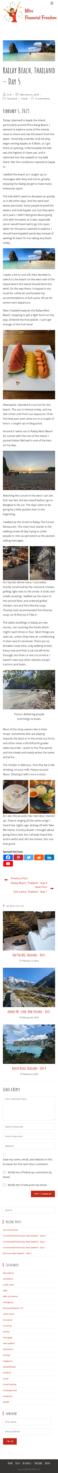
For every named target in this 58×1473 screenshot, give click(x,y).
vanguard (7, 1396)
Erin (9, 94)
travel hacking (9, 1384)
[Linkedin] (49, 857)
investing (7, 1325)
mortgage (7, 1337)
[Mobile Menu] (52, 16)
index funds (8, 1313)
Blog (18, 1463)
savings (6, 1355)
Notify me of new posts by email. (27, 1185)
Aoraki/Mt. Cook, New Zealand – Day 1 (29, 1011)
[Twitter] (29, 857)
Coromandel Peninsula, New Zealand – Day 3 (24, 1235)
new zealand (9, 1343)
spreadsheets (9, 1366)
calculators (8, 1278)
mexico (6, 1331)
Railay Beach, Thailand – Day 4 (29, 1068)
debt (5, 1290)
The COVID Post (10, 1229)
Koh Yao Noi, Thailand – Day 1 (29, 955)
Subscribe (38, 1463)
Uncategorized (10, 1390)
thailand (12, 98)
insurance (7, 1319)
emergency (8, 1302)
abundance (8, 1272)
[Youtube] (8, 864)
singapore (7, 1361)
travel (24, 98)
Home (10, 1463)
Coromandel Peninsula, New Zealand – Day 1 (24, 1247)
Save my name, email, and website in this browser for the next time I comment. (27, 1162)
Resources (27, 1463)
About (47, 1463)
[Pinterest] (18, 857)
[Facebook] (8, 857)
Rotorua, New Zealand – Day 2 (17, 1253)
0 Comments (42, 98)
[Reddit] (39, 857)
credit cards (8, 1284)
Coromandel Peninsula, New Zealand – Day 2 (24, 1241)
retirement (8, 1349)
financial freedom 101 (13, 1308)
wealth (6, 1401)
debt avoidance (10, 1296)
